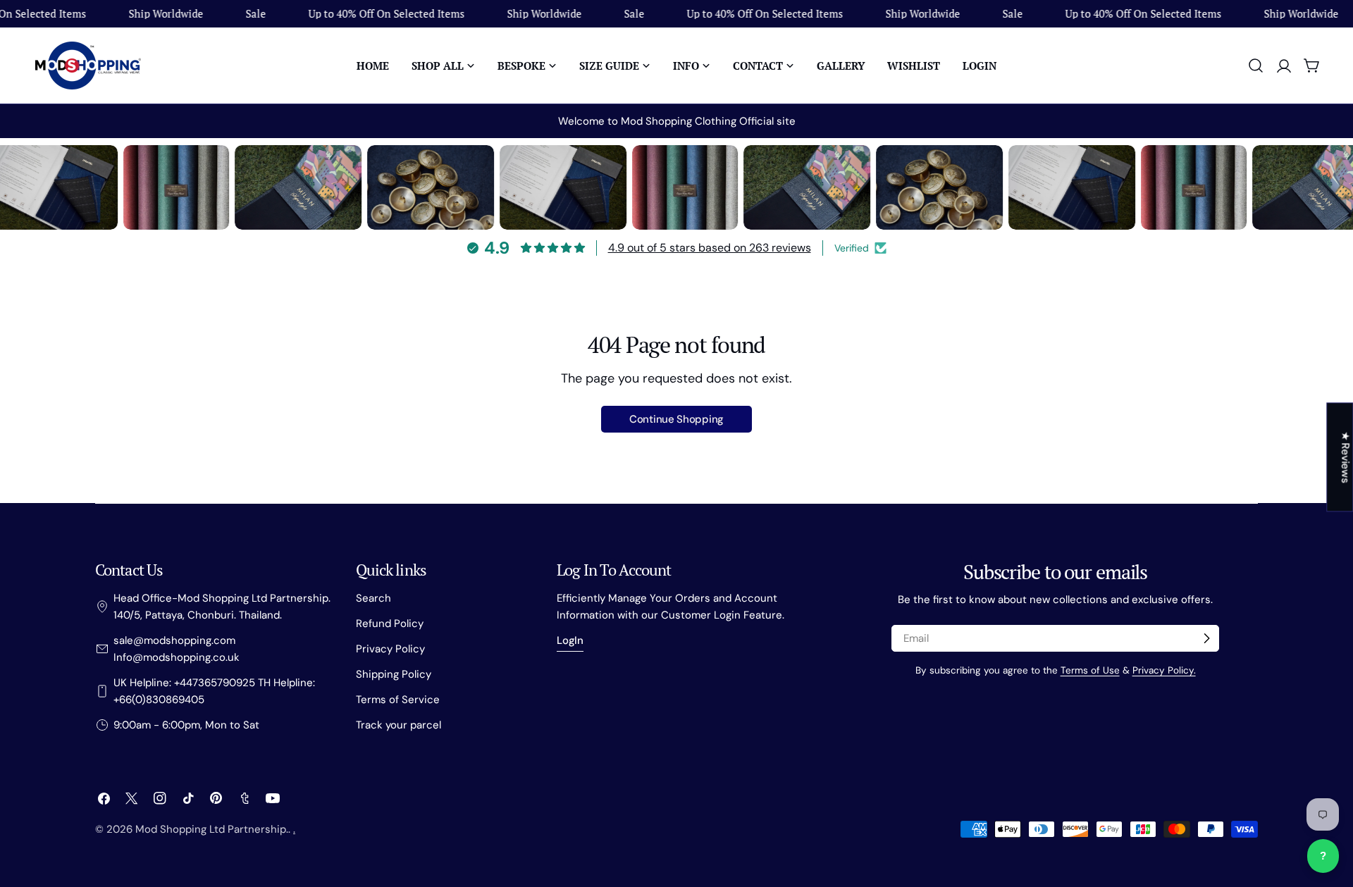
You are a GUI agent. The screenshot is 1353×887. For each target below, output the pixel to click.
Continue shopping (676, 419)
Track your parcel (398, 725)
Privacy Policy (390, 649)
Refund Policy (390, 623)
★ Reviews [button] (1345, 457)
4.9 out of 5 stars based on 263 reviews (709, 247)
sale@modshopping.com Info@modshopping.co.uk (176, 648)
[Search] (1256, 65)
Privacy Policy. (1164, 670)
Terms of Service (398, 700)
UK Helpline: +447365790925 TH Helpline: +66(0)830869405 (214, 691)
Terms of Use (1090, 670)
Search (373, 598)
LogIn (570, 640)
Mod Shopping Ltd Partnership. (211, 829)
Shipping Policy (393, 674)
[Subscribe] (1206, 638)
